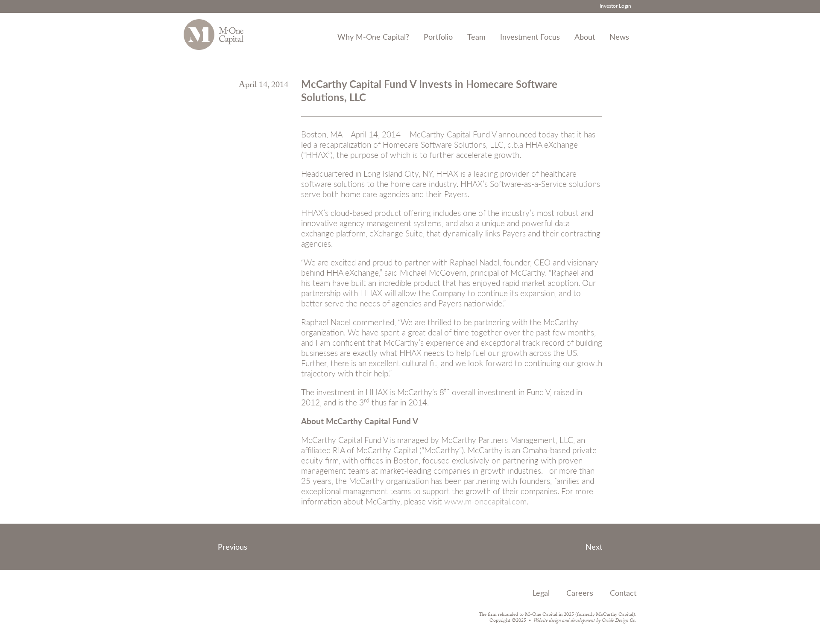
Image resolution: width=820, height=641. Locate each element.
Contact (623, 592)
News (619, 36)
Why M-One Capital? (373, 36)
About (584, 36)
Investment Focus (530, 36)
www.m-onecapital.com (485, 501)
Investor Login (615, 5)
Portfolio (438, 36)
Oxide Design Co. (619, 621)
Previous (232, 546)
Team (476, 36)
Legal (541, 592)
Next (594, 546)
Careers (579, 592)
